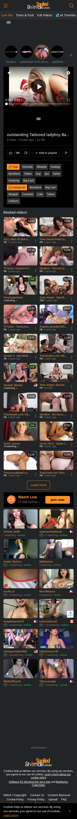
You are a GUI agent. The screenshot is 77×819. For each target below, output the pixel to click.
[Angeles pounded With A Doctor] (56, 318)
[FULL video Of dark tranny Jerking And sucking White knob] (20, 230)
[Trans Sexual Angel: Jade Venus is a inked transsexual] (56, 230)
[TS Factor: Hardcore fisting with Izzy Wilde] (20, 259)
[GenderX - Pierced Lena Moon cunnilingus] (56, 259)
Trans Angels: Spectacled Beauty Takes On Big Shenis (53, 385)
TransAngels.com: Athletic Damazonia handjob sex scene (53, 356)
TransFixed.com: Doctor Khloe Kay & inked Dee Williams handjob (53, 473)
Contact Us (37, 795)
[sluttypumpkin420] (20, 643)
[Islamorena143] (56, 643)
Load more (38, 485)
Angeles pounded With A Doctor (53, 326)
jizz (47, 173)
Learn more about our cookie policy (51, 776)
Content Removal (59, 795)
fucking (55, 167)
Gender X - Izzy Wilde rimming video (17, 356)
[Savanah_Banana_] (20, 376)
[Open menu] (5, 5)
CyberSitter (38, 785)
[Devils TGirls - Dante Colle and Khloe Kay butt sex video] (56, 435)
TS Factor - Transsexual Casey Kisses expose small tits (17, 326)
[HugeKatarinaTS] (20, 613)
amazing (14, 180)
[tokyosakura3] (56, 613)
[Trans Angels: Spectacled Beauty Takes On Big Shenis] (56, 376)
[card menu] (35, 241)
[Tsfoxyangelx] (56, 673)
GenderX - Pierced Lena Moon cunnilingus (53, 268)
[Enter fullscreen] (68, 100)
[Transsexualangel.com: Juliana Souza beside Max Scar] (20, 464)
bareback (14, 173)
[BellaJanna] (56, 553)
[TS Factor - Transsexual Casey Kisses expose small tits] (20, 318)
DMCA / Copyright (15, 795)
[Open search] (71, 5)
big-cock (28, 180)
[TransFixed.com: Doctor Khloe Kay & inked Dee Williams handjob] (56, 464)
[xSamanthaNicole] (56, 523)
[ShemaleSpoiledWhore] (38, 5)
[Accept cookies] (70, 811)
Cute (40, 194)
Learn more (10, 815)
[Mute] (9, 73)
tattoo (28, 173)
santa (56, 173)
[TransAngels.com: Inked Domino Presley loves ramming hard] (20, 405)
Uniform (13, 201)
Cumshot (27, 194)
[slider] (38, 103)
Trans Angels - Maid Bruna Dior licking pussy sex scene (53, 297)
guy (38, 173)
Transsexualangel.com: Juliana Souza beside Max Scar (17, 473)
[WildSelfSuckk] (20, 673)
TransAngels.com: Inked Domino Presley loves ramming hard (17, 414)
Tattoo (51, 194)
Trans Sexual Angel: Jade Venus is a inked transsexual (53, 239)
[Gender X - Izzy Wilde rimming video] (20, 347)
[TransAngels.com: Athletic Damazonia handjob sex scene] (56, 347)
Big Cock (50, 187)
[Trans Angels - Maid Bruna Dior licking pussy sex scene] (56, 288)
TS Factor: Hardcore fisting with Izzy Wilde (17, 268)
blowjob (41, 167)
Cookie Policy (15, 799)
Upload (53, 799)
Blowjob (13, 194)
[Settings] (68, 72)
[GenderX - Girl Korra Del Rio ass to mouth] (56, 405)
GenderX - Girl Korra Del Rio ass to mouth (53, 414)
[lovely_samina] (20, 435)
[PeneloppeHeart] (20, 288)
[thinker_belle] (20, 523)
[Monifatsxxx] (56, 583)
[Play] (38, 86)
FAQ (64, 799)
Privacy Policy (36, 799)
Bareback (35, 187)
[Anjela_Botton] (20, 553)
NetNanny (62, 782)
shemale (27, 167)
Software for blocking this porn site (30, 782)
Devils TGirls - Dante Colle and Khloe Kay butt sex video (53, 443)
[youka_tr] (20, 583)
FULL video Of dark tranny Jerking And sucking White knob (17, 239)
